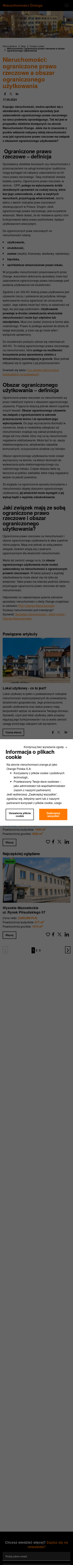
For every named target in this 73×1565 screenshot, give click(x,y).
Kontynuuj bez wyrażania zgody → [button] (45, 747)
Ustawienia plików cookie (20, 814)
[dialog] (36, 782)
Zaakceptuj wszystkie (53, 814)
